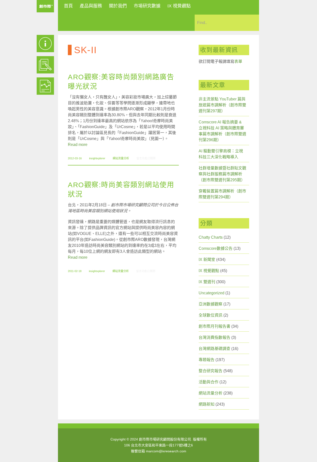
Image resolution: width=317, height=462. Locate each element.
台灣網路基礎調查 (214, 348)
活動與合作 (208, 382)
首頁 (68, 5)
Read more (77, 144)
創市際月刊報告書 (214, 326)
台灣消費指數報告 (214, 337)
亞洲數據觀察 (210, 304)
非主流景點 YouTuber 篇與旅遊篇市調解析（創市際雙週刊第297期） (222, 105)
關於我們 (118, 5)
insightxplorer (97, 158)
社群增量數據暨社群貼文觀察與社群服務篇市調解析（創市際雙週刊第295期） (222, 174)
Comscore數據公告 (216, 248)
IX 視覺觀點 (179, 5)
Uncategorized (211, 293)
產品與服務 (91, 5)
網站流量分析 (121, 158)
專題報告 (206, 360)
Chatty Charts (211, 237)
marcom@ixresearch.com (166, 451)
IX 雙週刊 (207, 282)
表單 (238, 61)
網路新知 (206, 404)
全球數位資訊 (210, 315)
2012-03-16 (75, 158)
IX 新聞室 (207, 259)
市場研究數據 (147, 5)
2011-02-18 (74, 271)
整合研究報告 (210, 371)
